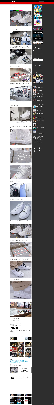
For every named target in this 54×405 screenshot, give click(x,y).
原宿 (20, 365)
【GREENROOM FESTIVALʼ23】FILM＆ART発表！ (15, 362)
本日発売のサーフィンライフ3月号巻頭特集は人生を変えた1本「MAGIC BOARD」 (18, 360)
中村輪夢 (38, 137)
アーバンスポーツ (38, 139)
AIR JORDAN (11, 365)
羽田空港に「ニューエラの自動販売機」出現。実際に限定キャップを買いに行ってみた (19, 361)
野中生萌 (39, 136)
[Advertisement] (16, 387)
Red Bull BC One (34, 139)
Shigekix (41, 136)
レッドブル (37, 136)
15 (40, 65)
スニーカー (18, 365)
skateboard (40, 137)
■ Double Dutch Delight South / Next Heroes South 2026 (38, 47)
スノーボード (37, 140)
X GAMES (42, 140)
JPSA (33, 136)
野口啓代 (39, 138)
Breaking (37, 138)
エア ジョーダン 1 (15, 365)
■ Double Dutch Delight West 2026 (36, 48)
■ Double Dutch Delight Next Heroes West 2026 (37, 50)
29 (40, 68)
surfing (39, 140)
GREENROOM (34, 138)
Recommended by (28, 357)
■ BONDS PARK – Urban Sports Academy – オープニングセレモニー (38, 53)
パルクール (34, 140)
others (11, 5)
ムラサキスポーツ (35, 137)
